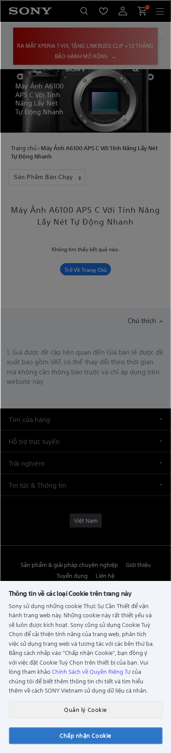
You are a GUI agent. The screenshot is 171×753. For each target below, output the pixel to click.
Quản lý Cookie (85, 709)
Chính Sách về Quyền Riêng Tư (91, 671)
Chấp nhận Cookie (85, 735)
